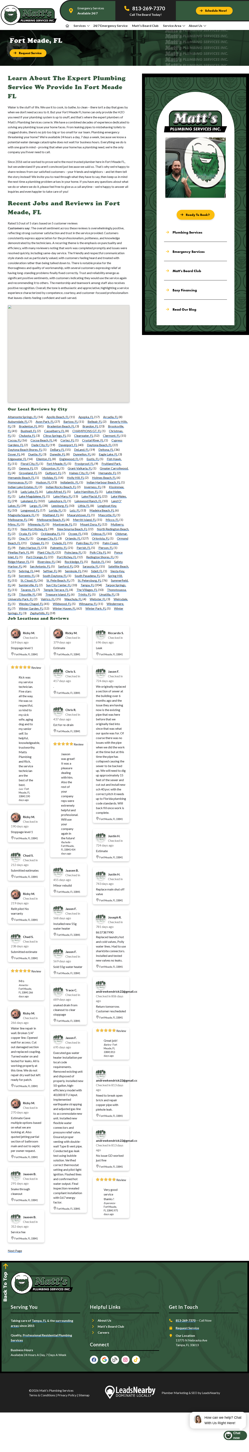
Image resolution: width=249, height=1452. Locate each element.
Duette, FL (35, 454)
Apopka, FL (86, 417)
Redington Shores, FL (100, 557)
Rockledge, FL (74, 561)
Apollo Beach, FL (57, 417)
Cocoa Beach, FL (42, 440)
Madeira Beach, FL (101, 510)
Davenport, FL (68, 445)
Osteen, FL (37, 543)
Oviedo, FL (59, 543)
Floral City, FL (30, 463)
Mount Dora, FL (90, 524)
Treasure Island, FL (57, 594)
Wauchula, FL (73, 599)
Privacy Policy (66, 1395)
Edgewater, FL (17, 459)
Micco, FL (112, 519)
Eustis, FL (93, 459)
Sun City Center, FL (58, 585)
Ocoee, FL (75, 533)
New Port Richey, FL (34, 529)
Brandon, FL (90, 426)
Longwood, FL (30, 510)
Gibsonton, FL (50, 468)
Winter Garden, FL (31, 608)
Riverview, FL (46, 561)
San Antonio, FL (40, 566)
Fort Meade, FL (57, 463)
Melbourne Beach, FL (51, 519)
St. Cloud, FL (29, 580)
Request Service (187, 1328)
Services (80, 25)
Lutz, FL (75, 510)
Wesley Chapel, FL (31, 604)
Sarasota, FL (91, 566)
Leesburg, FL (59, 505)
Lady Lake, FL (30, 491)
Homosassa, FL (18, 482)
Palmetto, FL (58, 547)
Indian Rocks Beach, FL (61, 487)
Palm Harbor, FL (30, 547)
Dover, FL (14, 454)
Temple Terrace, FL (56, 590)
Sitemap (84, 1395)
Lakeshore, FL (57, 501)
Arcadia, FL (110, 417)
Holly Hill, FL (75, 477)
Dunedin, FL (57, 454)
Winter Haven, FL (64, 608)
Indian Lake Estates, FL (23, 487)
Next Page (15, 1250)
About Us (195, 25)
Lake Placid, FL (91, 496)
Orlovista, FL (100, 538)
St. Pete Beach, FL (58, 580)
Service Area (172, 25)
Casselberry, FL (54, 431)
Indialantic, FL (69, 482)
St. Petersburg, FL (89, 580)
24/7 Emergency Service (110, 25)
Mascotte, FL (107, 515)
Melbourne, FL (17, 519)
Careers (103, 1332)
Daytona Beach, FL (99, 445)
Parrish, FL (84, 547)
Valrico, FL (48, 599)
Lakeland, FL (29, 501)
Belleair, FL (95, 421)
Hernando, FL (107, 473)
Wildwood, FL (62, 604)
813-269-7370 (186, 1320)
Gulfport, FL (53, 473)
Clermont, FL (111, 435)
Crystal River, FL (93, 440)
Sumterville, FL (28, 585)
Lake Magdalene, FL (32, 496)
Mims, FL (14, 524)
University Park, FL (20, 599)
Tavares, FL (28, 590)
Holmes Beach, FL (104, 477)
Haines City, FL (79, 473)
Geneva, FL (26, 468)
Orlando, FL (73, 538)
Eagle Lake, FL (108, 454)
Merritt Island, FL (84, 519)
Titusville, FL (27, 594)
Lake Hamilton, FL (86, 491)
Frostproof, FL (84, 463)
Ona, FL (24, 538)
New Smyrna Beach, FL (72, 529)
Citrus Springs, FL (54, 435)
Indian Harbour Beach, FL (103, 482)
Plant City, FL (46, 552)
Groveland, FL (28, 473)
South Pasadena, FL (87, 575)
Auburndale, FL (18, 421)
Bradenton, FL (28, 426)
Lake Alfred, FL (56, 491)
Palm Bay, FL (84, 543)
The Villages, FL (86, 590)
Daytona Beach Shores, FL (25, 449)
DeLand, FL (81, 449)
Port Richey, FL (67, 557)
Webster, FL (98, 599)
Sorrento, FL (27, 575)
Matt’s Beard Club (145, 25)
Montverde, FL (62, 524)
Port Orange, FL (36, 557)
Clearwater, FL (83, 435)
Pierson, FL (105, 547)
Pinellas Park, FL (19, 552)
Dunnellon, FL (82, 454)
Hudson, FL (43, 482)
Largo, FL (36, 505)
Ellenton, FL (44, 459)
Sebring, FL (26, 571)
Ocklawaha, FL (50, 533)
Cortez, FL (67, 440)
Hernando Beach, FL (21, 477)
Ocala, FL (25, 533)
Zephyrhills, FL (39, 613)
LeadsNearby (211, 1393)
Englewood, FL (69, 459)
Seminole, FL (73, 571)
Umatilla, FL (107, 594)
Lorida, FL (55, 510)
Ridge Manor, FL (19, 561)
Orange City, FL (47, 538)
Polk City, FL (98, 552)
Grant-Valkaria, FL (80, 468)
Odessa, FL (98, 533)
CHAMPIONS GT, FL (86, 431)
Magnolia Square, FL (21, 515)
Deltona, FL (106, 449)
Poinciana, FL (73, 552)
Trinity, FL (84, 594)
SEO (194, 1393)
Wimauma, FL (88, 604)
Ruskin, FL (98, 561)
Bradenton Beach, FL (61, 426)
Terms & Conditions (42, 1395)
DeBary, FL (57, 449)
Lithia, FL (84, 505)
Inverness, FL (92, 487)
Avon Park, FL (45, 421)
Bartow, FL (70, 421)
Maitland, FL (51, 515)
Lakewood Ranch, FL (88, 501)
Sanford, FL (65, 566)
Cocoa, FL (14, 440)
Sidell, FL (97, 571)
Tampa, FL (87, 585)
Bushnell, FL (28, 431)
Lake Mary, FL (62, 496)
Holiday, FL (49, 477)
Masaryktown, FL (78, 515)
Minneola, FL (36, 524)
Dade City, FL (40, 445)
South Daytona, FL (55, 575)
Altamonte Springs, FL (22, 417)
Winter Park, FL (95, 608)
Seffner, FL (50, 571)
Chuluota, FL (27, 435)
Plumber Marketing (175, 1393)
